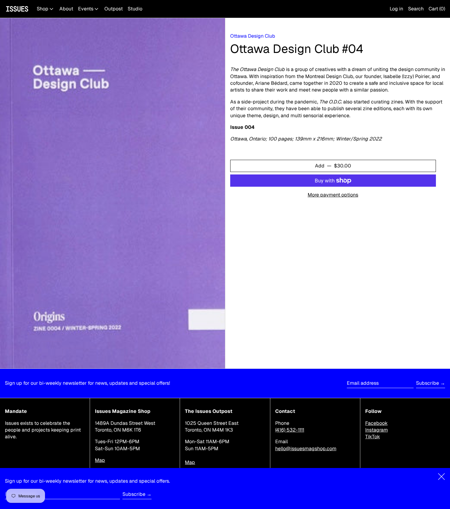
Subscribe (427, 383)
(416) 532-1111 (289, 430)
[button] (416, 9)
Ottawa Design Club (252, 36)
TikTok (372, 436)
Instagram (376, 430)
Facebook (376, 423)
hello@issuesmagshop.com (305, 448)
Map (100, 460)
